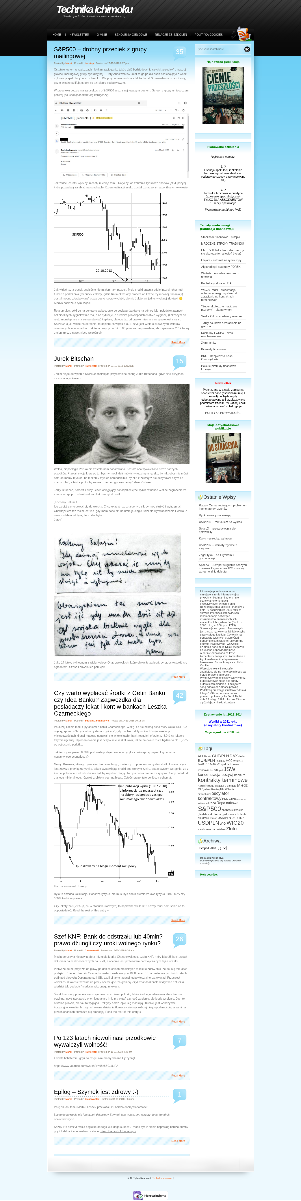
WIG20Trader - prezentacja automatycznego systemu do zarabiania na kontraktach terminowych (219, 294)
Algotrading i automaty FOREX (221, 266)
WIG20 (235, 823)
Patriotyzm (91, 365)
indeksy (89, 63)
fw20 (228, 760)
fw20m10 (203, 764)
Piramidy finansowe (213, 349)
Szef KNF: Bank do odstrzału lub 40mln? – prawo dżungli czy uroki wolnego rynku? (111, 940)
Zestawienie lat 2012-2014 (223, 714)
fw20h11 (238, 760)
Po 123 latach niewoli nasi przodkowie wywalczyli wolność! (105, 1041)
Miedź (242, 785)
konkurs (239, 775)
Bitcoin (207, 756)
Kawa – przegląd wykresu (215, 538)
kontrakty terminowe (223, 780)
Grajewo (234, 764)
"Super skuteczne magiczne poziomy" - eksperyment (219, 308)
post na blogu (113, 777)
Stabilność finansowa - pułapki (220, 237)
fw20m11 (215, 764)
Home (56, 34)
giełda (225, 764)
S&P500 (209, 808)
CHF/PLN (220, 756)
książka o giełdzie (225, 785)
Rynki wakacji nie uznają (214, 515)
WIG (223, 823)
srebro (226, 810)
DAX (234, 756)
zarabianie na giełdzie (211, 829)
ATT (201, 756)
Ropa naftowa (227, 803)
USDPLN (208, 823)
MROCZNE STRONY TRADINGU (222, 243)
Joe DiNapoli (216, 770)
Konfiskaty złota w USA (216, 283)
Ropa (212, 803)
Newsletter (223, 383)
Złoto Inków (208, 342)
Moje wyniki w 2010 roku (223, 732)
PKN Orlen (229, 799)
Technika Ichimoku (94, 9)
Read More (178, 342)
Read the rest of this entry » (91, 910)
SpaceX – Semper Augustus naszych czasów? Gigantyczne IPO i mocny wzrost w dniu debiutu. (223, 568)
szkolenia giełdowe (221, 814)
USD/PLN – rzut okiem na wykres (220, 522)
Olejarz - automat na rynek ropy (221, 260)
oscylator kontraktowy (213, 796)
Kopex (201, 786)
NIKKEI (224, 789)
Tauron (213, 818)
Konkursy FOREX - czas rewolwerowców (217, 334)
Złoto (231, 828)
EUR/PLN (206, 760)
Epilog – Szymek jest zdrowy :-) (96, 1092)
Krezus (209, 785)
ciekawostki (92, 950)
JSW (229, 769)
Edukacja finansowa (97, 720)
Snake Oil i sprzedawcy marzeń (221, 316)
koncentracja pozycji (216, 774)
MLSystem (204, 789)
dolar (241, 756)
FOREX (220, 760)
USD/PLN (224, 818)
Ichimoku (203, 770)
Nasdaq (215, 789)
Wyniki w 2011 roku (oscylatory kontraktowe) (223, 723)
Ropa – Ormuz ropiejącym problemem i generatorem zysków (223, 507)
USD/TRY (238, 818)
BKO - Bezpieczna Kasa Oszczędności (216, 357)
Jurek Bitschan (74, 358)
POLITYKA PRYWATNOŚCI (223, 413)
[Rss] (242, 9)
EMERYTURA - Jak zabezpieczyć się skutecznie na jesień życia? (223, 252)
